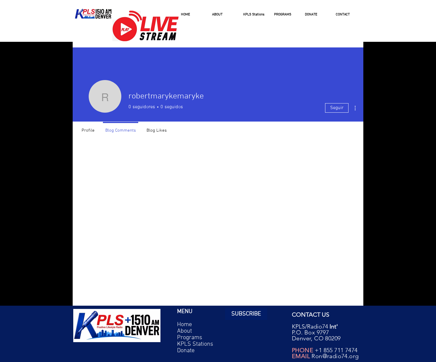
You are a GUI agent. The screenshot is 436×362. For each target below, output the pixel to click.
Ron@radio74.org (335, 356)
